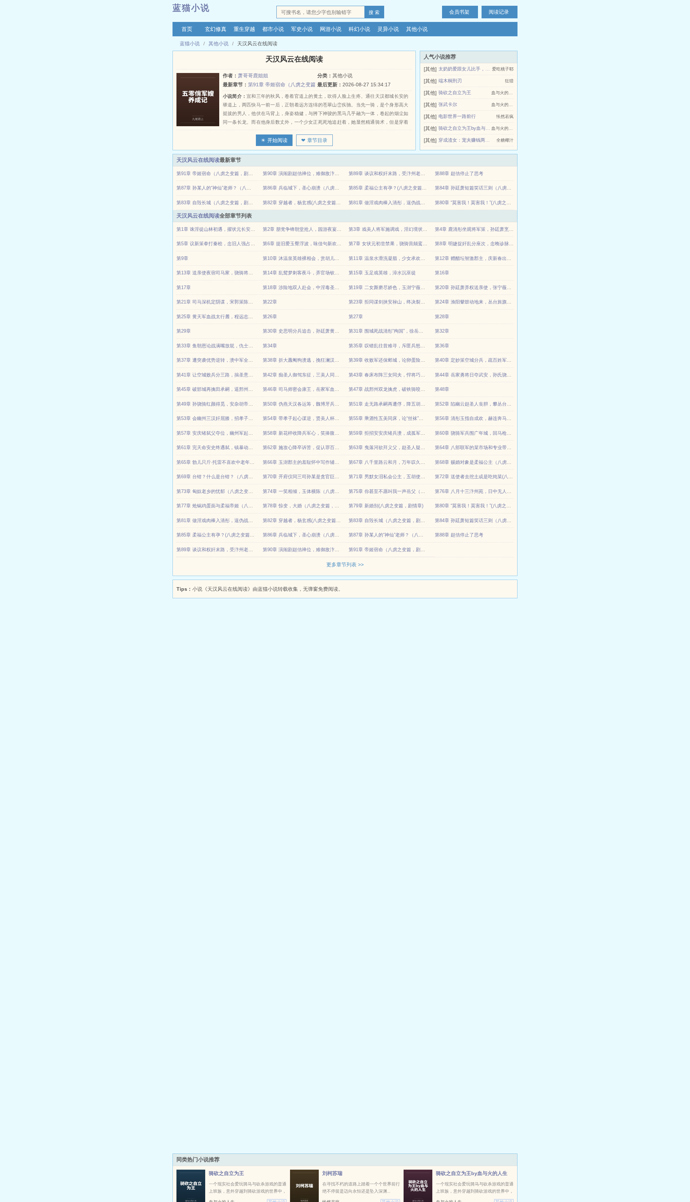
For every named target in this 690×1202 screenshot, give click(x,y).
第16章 (442, 272)
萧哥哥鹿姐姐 (253, 75)
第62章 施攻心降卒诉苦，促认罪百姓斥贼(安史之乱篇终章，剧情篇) (333, 447)
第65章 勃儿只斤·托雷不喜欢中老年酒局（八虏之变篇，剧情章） (243, 462)
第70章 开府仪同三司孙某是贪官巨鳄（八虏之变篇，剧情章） (327, 476)
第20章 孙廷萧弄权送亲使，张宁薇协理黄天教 (482, 287)
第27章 (356, 316)
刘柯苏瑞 (332, 1173)
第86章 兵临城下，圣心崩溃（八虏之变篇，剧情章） (317, 188)
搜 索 (374, 12)
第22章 (270, 302)
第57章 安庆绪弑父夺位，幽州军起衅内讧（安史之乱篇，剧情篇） (245, 433)
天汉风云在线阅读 (198, 160)
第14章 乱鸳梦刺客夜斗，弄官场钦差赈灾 (306, 272)
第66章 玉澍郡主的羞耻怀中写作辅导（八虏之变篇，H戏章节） (328, 462)
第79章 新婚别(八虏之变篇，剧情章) (386, 505)
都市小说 (273, 29)
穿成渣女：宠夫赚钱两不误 (464, 140)
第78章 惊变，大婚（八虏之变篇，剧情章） (308, 505)
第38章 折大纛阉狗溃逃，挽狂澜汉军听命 (306, 360)
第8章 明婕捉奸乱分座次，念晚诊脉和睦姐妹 (481, 243)
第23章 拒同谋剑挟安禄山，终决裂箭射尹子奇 (396, 302)
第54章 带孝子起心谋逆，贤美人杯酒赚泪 (306, 418)
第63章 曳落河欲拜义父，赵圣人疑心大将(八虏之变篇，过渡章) (414, 447)
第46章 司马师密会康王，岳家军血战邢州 (306, 389)
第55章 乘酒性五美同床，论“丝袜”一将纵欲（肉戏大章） (407, 418)
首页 (186, 29)
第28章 (442, 316)
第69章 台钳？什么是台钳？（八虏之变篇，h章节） (230, 476)
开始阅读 (277, 140)
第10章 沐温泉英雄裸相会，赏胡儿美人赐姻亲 (310, 258)
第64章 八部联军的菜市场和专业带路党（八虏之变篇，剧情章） (501, 447)
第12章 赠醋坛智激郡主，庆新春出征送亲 (478, 258)
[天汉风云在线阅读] (199, 99)
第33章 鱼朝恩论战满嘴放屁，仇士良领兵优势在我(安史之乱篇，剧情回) (251, 345)
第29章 (183, 331)
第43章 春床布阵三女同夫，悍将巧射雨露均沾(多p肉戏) (406, 375)
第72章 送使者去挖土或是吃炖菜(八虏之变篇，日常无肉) (493, 476)
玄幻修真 (215, 29)
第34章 (270, 345)
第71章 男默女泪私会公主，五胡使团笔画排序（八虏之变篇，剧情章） (422, 476)
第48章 (442, 389)
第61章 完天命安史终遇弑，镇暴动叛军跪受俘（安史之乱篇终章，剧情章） (254, 447)
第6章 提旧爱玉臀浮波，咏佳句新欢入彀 (304, 243)
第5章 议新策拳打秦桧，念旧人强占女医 (218, 243)
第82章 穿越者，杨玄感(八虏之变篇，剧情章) (309, 202)
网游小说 (330, 29)
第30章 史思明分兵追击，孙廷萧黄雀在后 (306, 331)
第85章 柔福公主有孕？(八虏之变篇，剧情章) (395, 188)
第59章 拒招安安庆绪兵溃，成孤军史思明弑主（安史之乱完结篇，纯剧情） (427, 433)
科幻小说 (359, 29)
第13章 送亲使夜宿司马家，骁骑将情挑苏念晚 (224, 272)
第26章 (270, 316)
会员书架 (459, 12)
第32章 (442, 331)
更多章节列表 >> (345, 564)
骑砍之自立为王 (454, 92)
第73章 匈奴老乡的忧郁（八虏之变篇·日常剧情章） (229, 491)
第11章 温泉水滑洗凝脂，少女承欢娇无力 (391, 258)
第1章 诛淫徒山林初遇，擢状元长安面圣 (218, 229)
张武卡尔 (447, 104)
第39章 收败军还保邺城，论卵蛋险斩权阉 (391, 360)
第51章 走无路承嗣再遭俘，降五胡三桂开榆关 (396, 404)
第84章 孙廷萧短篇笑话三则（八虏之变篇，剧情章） (489, 188)
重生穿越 (244, 29)
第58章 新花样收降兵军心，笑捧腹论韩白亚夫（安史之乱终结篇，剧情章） (341, 433)
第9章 (182, 258)
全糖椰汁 (505, 140)
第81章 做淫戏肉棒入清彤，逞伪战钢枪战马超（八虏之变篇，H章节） (421, 202)
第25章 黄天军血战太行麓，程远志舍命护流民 (224, 316)
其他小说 (417, 29)
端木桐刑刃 (450, 80)
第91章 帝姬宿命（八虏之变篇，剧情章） (219, 173)
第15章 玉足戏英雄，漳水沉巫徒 (382, 272)
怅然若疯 (505, 116)
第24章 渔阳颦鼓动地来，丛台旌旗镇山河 (478, 302)
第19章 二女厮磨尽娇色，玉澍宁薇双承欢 (391, 287)
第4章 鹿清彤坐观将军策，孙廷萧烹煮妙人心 (481, 229)
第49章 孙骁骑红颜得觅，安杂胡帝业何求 (219, 404)
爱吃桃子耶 (503, 69)
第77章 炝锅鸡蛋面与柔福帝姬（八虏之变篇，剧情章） (233, 505)
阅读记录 (499, 12)
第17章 (183, 287)
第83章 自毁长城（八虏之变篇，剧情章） (219, 202)
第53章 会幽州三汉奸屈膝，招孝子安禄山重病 (224, 418)
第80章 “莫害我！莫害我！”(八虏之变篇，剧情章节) (487, 202)
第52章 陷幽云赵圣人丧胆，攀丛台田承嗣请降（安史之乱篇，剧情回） (508, 404)
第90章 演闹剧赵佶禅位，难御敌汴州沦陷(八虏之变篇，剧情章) (328, 173)
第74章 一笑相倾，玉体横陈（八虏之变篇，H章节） (317, 491)
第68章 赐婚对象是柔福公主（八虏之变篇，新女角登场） (494, 462)
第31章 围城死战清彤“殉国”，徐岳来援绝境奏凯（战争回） (409, 331)
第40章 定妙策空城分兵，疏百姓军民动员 (478, 360)
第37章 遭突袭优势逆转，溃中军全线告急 (219, 360)
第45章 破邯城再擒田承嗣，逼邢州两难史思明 (224, 389)
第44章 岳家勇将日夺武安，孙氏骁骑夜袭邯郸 (482, 375)
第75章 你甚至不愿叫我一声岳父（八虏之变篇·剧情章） (406, 491)
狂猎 (509, 80)
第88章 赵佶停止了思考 (459, 173)
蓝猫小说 (191, 8)
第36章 (442, 345)
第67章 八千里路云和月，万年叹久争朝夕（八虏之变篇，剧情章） (417, 462)
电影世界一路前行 (457, 116)
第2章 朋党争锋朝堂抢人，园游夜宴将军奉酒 (309, 229)
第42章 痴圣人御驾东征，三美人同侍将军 (306, 375)
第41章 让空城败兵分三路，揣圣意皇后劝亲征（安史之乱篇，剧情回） (249, 375)
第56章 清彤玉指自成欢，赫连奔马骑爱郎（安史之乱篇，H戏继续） (505, 418)
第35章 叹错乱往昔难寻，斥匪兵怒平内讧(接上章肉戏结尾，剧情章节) (421, 345)
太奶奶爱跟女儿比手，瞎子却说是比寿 (464, 69)
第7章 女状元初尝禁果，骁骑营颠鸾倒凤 (390, 243)
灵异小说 (388, 29)
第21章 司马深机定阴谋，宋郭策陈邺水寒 (219, 302)
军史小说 (302, 29)
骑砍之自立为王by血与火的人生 (464, 128)
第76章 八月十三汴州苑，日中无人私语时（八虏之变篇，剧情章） (503, 491)
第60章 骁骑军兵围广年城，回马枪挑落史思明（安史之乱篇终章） (503, 433)
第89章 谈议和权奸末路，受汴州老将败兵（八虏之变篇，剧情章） (417, 173)
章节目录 (317, 140)
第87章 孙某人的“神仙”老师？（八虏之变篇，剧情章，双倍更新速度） (248, 188)
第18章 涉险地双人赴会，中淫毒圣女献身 (306, 287)
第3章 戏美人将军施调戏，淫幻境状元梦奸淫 (395, 229)
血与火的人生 (502, 92)
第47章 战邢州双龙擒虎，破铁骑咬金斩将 (391, 389)
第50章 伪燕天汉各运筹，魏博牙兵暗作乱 (306, 404)
